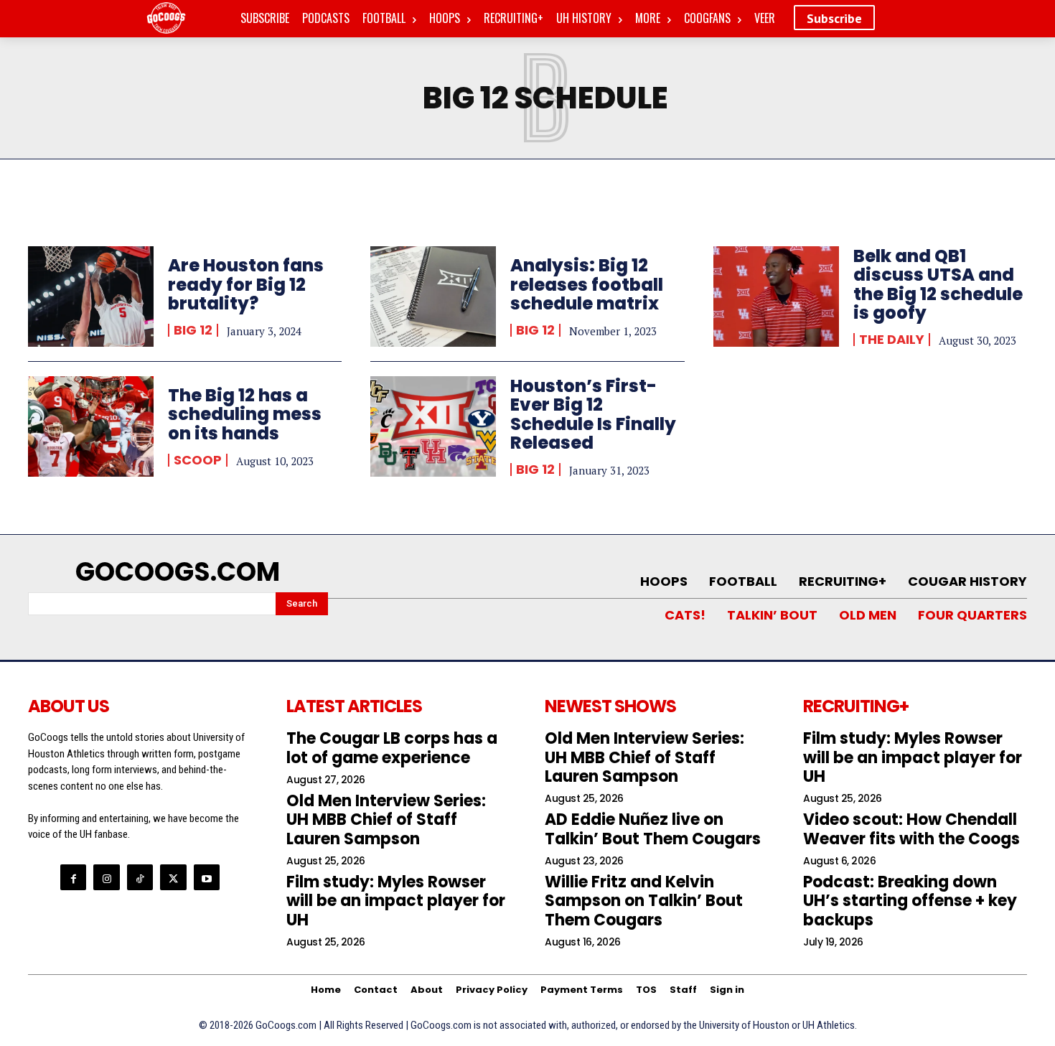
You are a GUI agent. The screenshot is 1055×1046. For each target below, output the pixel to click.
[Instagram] (106, 877)
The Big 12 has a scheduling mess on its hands (245, 414)
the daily (891, 339)
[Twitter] (173, 877)
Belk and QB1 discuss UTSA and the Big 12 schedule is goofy (938, 284)
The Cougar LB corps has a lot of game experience (391, 747)
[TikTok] (140, 877)
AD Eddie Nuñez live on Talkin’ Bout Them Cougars (653, 828)
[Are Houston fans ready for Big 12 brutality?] (91, 296)
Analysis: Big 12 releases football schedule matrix (586, 284)
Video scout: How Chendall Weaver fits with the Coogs (911, 828)
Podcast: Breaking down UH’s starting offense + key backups (910, 901)
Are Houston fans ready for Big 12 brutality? (246, 284)
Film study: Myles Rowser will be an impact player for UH (395, 901)
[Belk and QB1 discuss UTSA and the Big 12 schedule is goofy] (776, 296)
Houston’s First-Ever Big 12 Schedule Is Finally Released (593, 414)
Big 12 (193, 330)
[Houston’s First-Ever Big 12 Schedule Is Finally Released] (433, 426)
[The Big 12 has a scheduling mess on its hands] (91, 426)
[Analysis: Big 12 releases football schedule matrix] (433, 296)
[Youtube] (207, 877)
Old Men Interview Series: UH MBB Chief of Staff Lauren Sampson (386, 820)
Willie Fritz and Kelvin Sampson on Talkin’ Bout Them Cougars (644, 901)
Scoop (198, 460)
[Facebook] (73, 877)
